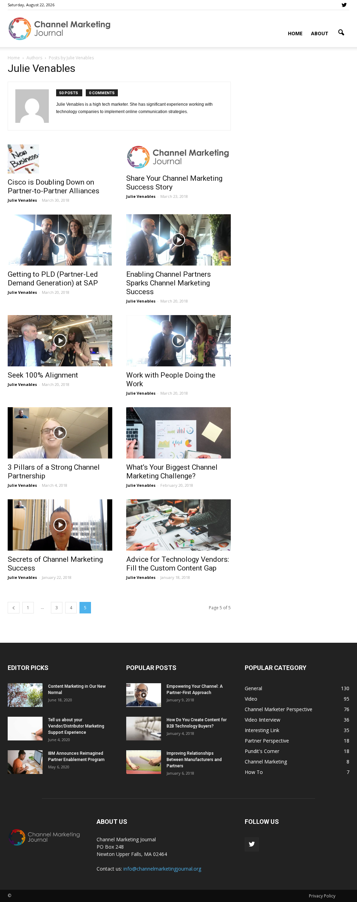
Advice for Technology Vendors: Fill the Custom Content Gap (177, 563)
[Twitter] (344, 5)
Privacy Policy (322, 896)
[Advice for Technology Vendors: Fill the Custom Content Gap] (178, 525)
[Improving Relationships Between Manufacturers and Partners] (143, 762)
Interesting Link (262, 730)
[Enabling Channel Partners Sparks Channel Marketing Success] (178, 240)
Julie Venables (22, 200)
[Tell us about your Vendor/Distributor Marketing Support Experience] (25, 729)
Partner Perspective (267, 740)
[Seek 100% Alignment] (60, 340)
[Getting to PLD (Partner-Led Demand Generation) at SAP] (60, 240)
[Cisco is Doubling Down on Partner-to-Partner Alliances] (60, 158)
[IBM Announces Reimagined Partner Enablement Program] (25, 762)
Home (295, 33)
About (319, 33)
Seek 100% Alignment (43, 375)
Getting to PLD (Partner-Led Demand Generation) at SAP (53, 278)
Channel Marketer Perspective (278, 709)
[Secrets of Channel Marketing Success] (60, 525)
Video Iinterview (262, 719)
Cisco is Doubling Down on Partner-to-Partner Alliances (53, 186)
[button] (341, 32)
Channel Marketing (266, 761)
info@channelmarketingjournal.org (162, 868)
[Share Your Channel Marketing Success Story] (178, 157)
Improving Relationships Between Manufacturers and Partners (194, 759)
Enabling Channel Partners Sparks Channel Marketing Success (168, 283)
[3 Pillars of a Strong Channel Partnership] (60, 433)
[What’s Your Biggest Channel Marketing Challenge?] (178, 433)
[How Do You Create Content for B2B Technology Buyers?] (143, 729)
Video (251, 698)
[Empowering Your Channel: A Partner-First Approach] (143, 695)
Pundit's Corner (262, 751)
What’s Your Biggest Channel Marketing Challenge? (172, 471)
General (253, 688)
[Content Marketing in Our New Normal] (25, 695)
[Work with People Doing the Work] (178, 340)
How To (254, 772)
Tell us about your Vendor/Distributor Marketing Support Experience (76, 726)
